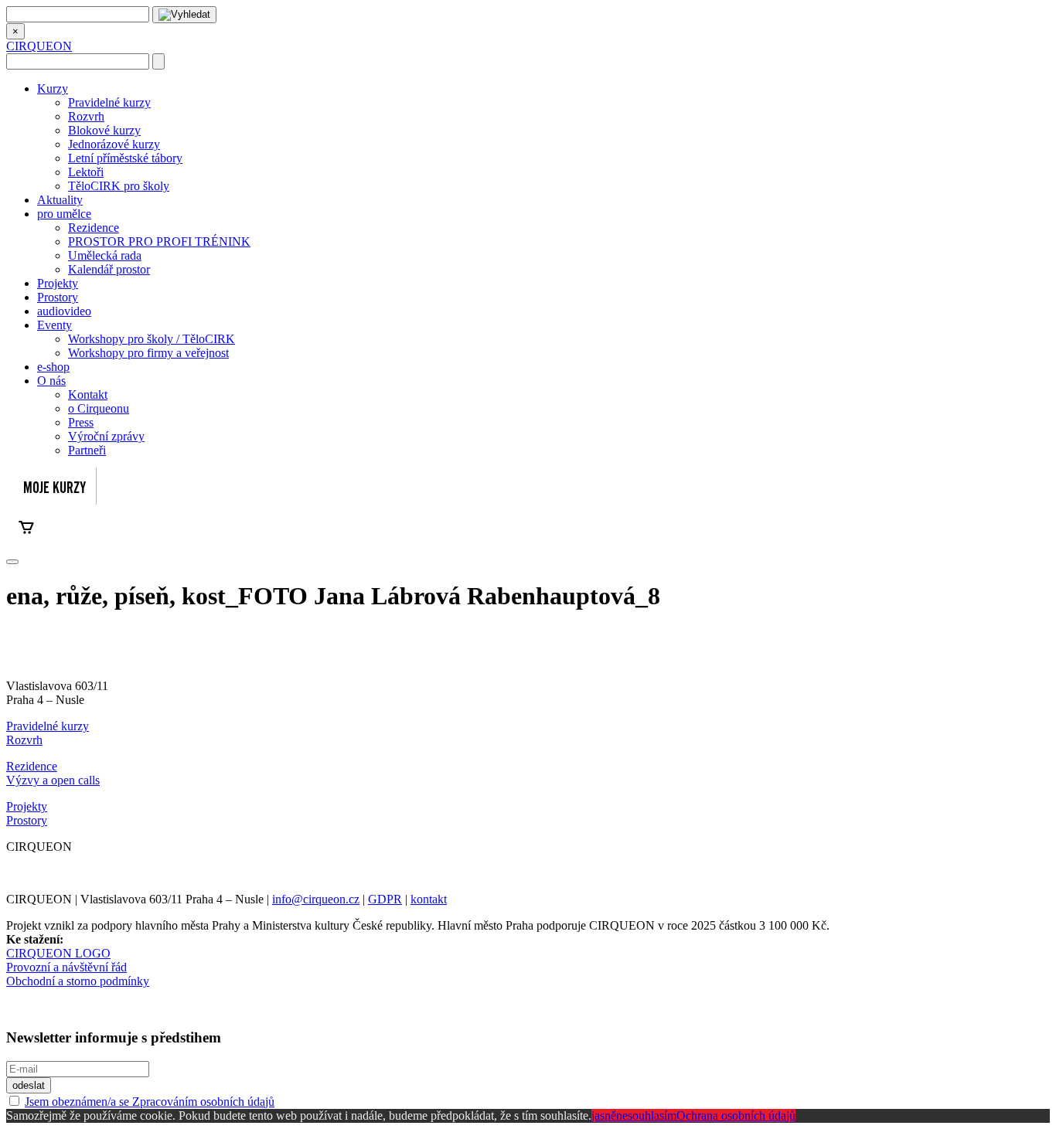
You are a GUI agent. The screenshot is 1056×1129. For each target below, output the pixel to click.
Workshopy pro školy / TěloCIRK (151, 338)
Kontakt (87, 394)
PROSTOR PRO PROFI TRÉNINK (159, 241)
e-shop (53, 366)
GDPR (385, 899)
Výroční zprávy (106, 436)
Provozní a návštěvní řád (66, 967)
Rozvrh (86, 116)
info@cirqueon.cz (315, 899)
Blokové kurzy (104, 130)
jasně (603, 1115)
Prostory (57, 297)
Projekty (57, 283)
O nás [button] (51, 380)
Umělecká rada (104, 255)
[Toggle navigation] (12, 561)
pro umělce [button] (64, 213)
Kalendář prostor (109, 269)
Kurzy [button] (52, 88)
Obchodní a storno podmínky (77, 981)
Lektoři (86, 172)
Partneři (87, 450)
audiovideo (64, 311)
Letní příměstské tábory (125, 158)
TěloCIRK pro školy (118, 185)
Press (81, 422)
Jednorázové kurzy (114, 144)
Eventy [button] (54, 325)
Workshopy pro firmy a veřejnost (148, 352)
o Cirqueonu (98, 408)
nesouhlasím (646, 1115)
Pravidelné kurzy (109, 102)
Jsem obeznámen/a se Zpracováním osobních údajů (149, 1101)
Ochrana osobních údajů (735, 1115)
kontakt (428, 899)
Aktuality (60, 199)
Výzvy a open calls (53, 780)
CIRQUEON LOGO (58, 953)
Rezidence (93, 227)
